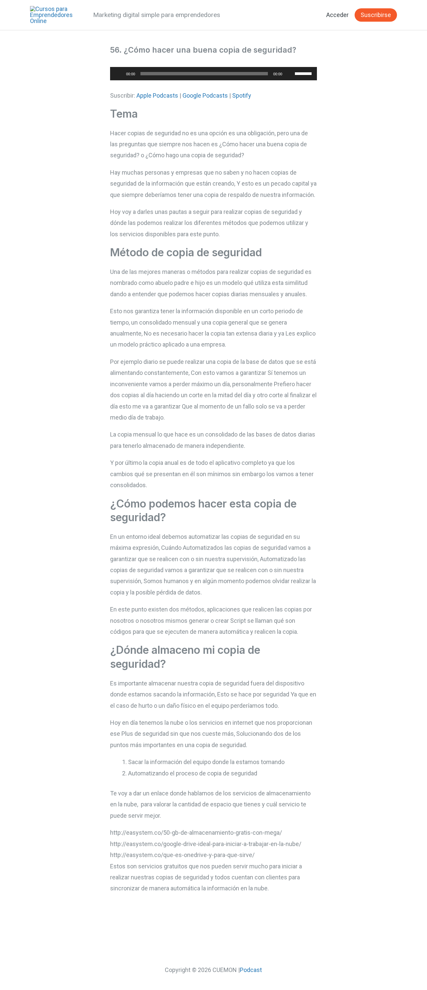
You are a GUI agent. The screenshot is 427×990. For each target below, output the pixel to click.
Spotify (241, 95)
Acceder (337, 14)
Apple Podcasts (157, 95)
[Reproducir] (118, 73)
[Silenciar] (289, 73)
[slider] (304, 73)
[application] (213, 73)
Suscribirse (376, 14)
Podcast (251, 969)
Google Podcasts (205, 95)
